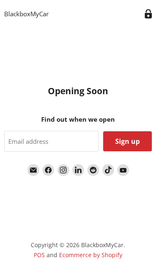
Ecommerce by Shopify (90, 255)
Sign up (127, 141)
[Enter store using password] (148, 14)
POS (39, 255)
